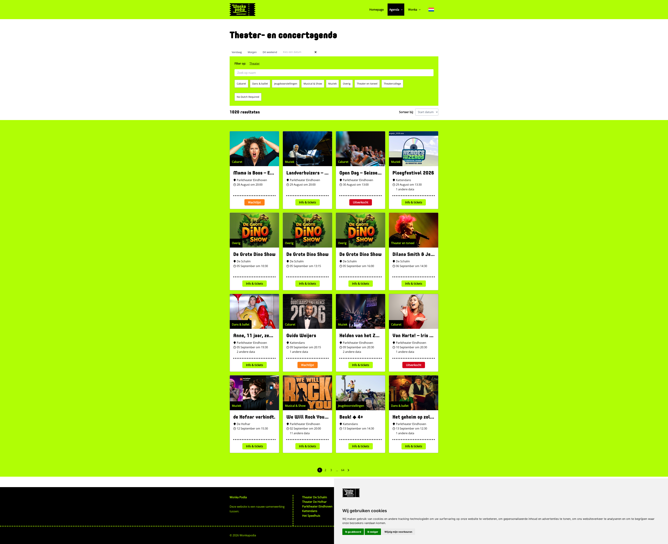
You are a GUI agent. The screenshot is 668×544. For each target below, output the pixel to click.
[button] (401, 9)
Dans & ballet (260, 83)
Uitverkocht (360, 202)
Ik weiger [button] (372, 531)
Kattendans (309, 511)
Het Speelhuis (311, 516)
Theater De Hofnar (314, 502)
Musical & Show (313, 83)
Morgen (252, 52)
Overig (347, 83)
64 (342, 470)
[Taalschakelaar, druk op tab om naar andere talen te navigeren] (431, 9)
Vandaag (237, 52)
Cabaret (241, 83)
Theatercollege (392, 83)
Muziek (332, 83)
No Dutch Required (248, 96)
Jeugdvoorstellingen (285, 83)
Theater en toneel (367, 83)
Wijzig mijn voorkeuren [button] (398, 531)
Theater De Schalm (314, 497)
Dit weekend (270, 52)
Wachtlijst (254, 202)
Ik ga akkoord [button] (353, 531)
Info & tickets (307, 202)
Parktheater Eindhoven (317, 506)
